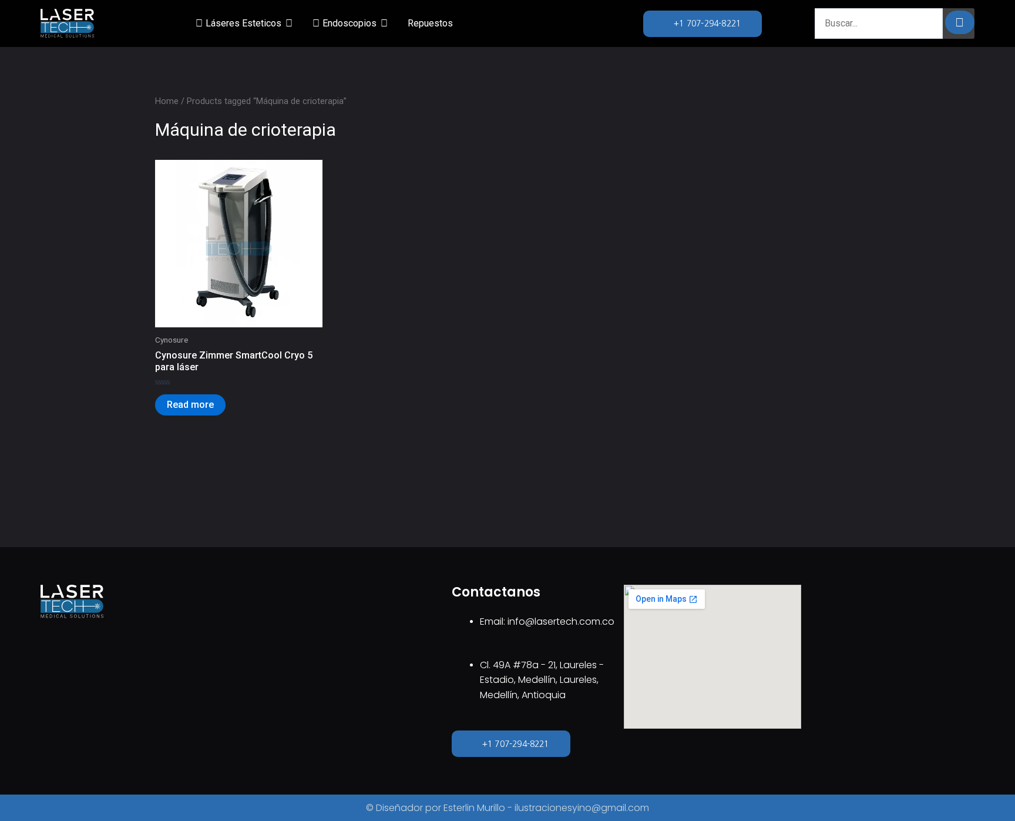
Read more (190, 404)
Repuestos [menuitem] (430, 23)
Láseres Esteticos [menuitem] (243, 23)
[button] (289, 23)
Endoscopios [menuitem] (349, 23)
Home (167, 101)
